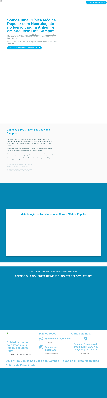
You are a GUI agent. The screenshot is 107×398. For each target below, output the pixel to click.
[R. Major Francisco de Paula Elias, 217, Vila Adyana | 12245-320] (86, 339)
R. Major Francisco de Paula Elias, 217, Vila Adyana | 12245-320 (86, 347)
